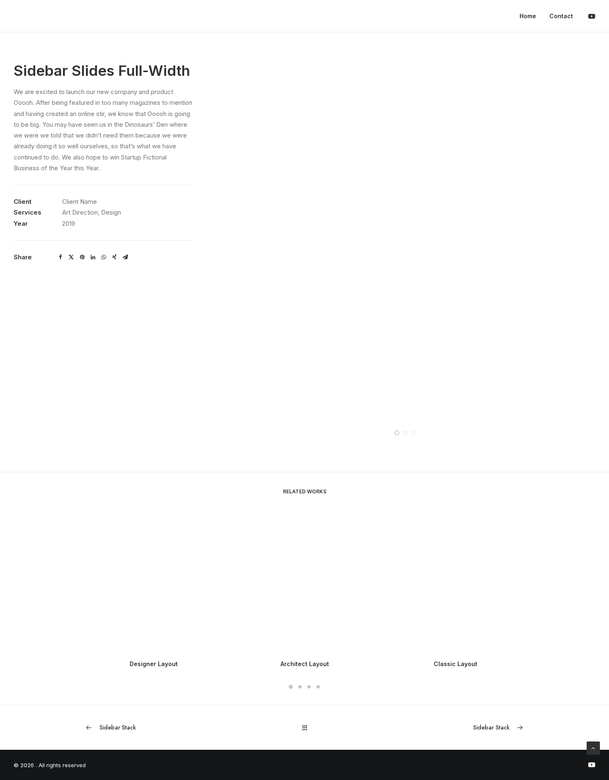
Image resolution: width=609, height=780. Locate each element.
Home (528, 15)
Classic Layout (455, 663)
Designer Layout (154, 663)
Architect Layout (304, 663)
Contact (561, 15)
